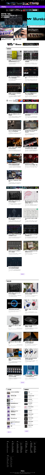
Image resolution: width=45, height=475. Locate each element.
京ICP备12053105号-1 (22, 473)
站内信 (5, 0)
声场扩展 (17, 446)
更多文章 (22, 382)
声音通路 (21, 449)
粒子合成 (13, 446)
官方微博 (39, 0)
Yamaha (11, 466)
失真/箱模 (21, 447)
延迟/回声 (18, 444)
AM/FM (12, 444)
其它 (12, 452)
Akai (7, 458)
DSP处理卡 (31, 451)
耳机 (30, 448)
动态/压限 (21, 446)
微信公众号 (35, 0)
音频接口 (31, 445)
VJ (25, 449)
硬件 (20, 6)
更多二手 (9, 432)
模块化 (12, 448)
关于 (29, 472)
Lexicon (11, 461)
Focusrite (8, 459)
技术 (24, 6)
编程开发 (26, 452)
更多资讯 (22, 274)
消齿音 (17, 445)
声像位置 (17, 452)
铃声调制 (21, 451)
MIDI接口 (31, 444)
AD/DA (34, 447)
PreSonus (8, 463)
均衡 (17, 449)
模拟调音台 (31, 446)
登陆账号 (3, 0)
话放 (30, 449)
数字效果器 (31, 452)
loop (7, 448)
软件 (22, 6)
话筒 (30, 447)
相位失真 (13, 449)
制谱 (25, 451)
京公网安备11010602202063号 (27, 473)
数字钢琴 (35, 446)
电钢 (7, 445)
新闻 (18, 6)
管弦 (7, 446)
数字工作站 (35, 449)
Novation (11, 463)
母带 (20, 444)
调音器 (21, 452)
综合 (7, 452)
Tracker (26, 447)
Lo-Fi (20, 445)
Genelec (8, 460)
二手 (27, 6)
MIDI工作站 (26, 444)
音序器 (34, 452)
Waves (7, 466)
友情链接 (34, 472)
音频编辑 (26, 446)
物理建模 (13, 451)
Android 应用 (13, 472)
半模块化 (13, 447)
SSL (7, 464)
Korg (7, 461)
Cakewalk (11, 459)
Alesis (11, 457)
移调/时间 (18, 447)
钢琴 (7, 447)
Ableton (7, 457)
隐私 (32, 472)
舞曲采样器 (35, 451)
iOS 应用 (11, 472)
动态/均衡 (35, 448)
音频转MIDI (21, 448)
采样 (12, 445)
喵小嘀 (15, 472)
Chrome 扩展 (27, 472)
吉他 (7, 449)
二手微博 (43, 0)
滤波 (17, 448)
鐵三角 (11, 458)
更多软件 (26, 431)
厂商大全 (16, 6)
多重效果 (17, 451)
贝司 (7, 444)
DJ (25, 448)
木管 (7, 451)
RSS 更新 (25, 472)
